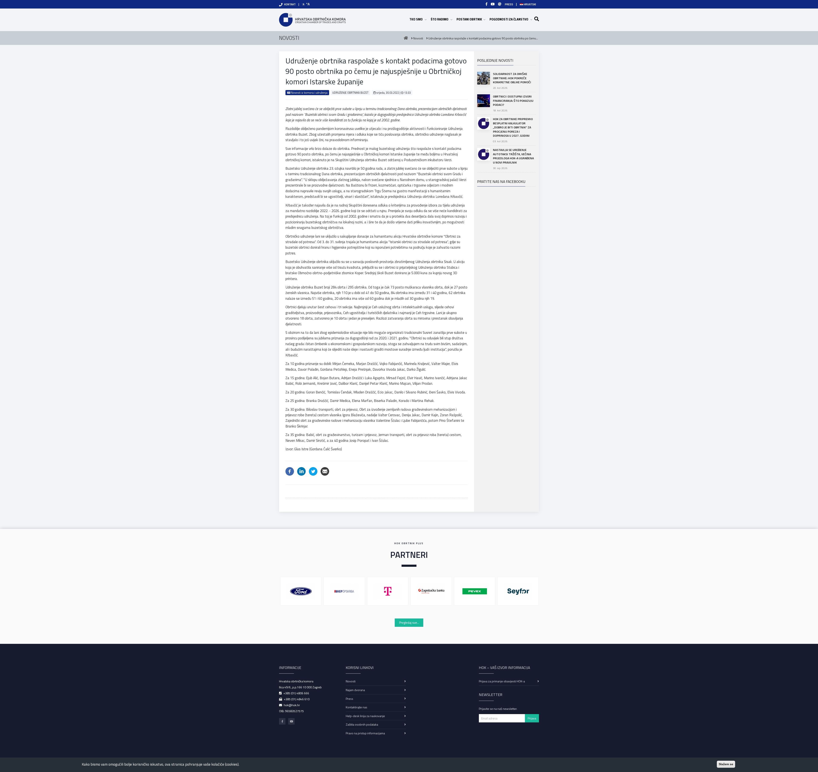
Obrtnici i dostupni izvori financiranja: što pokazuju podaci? (513, 100)
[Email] (325, 471)
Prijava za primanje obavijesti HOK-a (502, 681)
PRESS (509, 4)
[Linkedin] (301, 471)
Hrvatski (529, 4)
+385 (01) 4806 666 (296, 693)
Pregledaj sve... (409, 622)
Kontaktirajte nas (356, 707)
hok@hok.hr (292, 705)
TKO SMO (417, 19)
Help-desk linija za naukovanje (365, 716)
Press (349, 698)
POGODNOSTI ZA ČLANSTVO (511, 19)
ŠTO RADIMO (441, 19)
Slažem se (726, 764)
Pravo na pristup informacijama (365, 733)
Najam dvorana (355, 690)
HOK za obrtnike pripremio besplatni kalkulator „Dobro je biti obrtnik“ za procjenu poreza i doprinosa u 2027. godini (513, 127)
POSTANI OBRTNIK (471, 19)
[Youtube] (492, 4)
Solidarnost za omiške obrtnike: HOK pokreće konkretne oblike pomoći (512, 78)
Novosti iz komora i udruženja (308, 92)
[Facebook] (486, 4)
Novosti (351, 681)
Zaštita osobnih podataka (362, 724)
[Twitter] (313, 471)
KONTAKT (290, 4)
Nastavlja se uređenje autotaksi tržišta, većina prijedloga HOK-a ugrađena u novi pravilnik (513, 156)
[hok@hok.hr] (499, 4)
